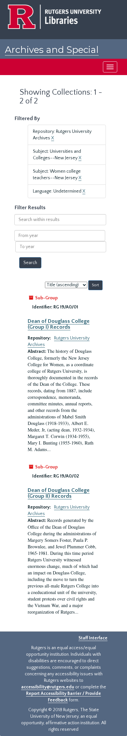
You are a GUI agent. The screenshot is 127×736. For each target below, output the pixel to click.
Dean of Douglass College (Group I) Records (59, 324)
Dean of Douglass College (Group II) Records (59, 493)
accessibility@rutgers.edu (47, 687)
